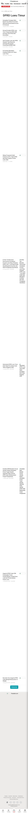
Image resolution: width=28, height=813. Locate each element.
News (11, 4)
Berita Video (15, 796)
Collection (23, 4)
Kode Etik (10, 796)
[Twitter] (10, 802)
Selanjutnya (14, 687)
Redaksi (6, 796)
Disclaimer (14, 797)
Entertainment (17, 4)
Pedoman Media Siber (14, 799)
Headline (7, 4)
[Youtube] (17, 802)
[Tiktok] (21, 802)
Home (2, 11)
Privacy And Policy (20, 797)
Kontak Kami (20, 796)
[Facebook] (7, 802)
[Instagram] (14, 802)
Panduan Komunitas (7, 797)
